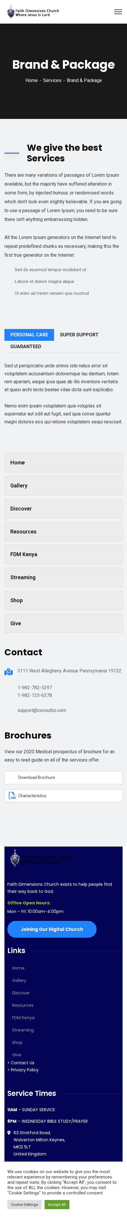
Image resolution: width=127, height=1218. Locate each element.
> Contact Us (20, 1063)
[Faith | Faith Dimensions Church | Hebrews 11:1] (32, 11)
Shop (16, 600)
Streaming (22, 577)
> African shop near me (31, 1077)
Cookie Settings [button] (24, 1204)
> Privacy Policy (23, 1070)
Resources (23, 531)
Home (31, 80)
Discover (21, 508)
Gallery (18, 485)
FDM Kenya (23, 554)
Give (15, 623)
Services (52, 80)
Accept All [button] (57, 1204)
